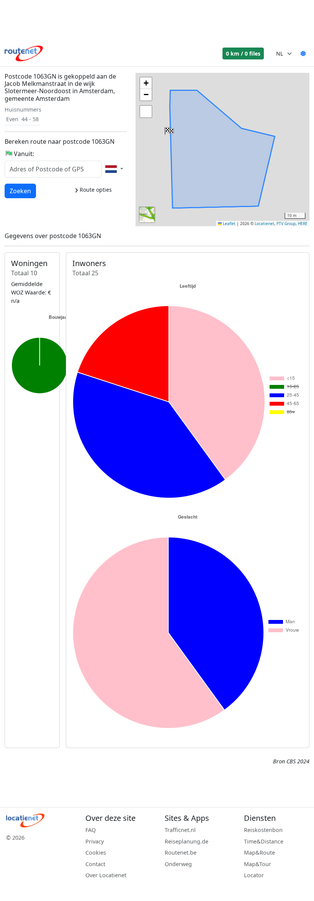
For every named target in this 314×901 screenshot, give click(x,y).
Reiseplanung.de (186, 841)
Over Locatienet (105, 875)
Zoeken (20, 190)
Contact (95, 864)
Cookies (95, 852)
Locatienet (264, 223)
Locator (254, 875)
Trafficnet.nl (180, 830)
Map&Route (259, 852)
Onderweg (178, 864)
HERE (302, 223)
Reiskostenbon (263, 830)
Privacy (94, 841)
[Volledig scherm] (146, 111)
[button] (168, 129)
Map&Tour (257, 864)
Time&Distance (263, 841)
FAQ (90, 830)
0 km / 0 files (243, 53)
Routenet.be (180, 852)
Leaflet (229, 223)
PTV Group (286, 223)
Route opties (95, 189)
